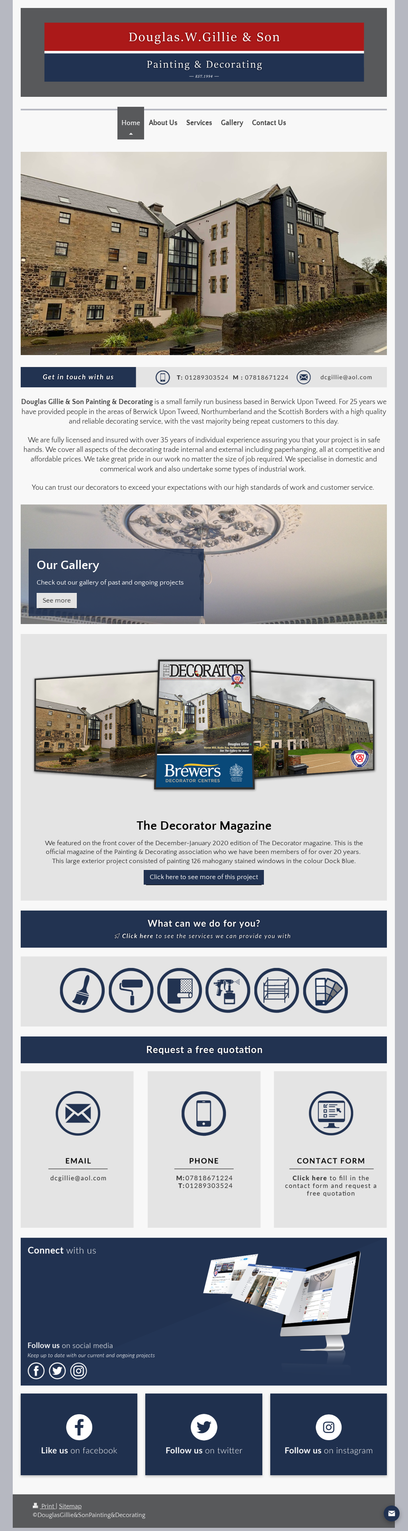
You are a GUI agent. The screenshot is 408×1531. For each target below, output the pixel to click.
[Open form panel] (392, 1513)
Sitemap (70, 1506)
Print (48, 1506)
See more (57, 600)
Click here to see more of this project (204, 877)
